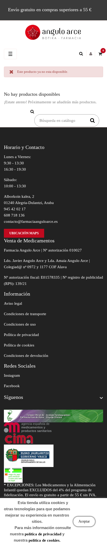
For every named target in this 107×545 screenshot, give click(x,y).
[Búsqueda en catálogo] (82, 54)
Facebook (12, 386)
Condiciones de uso (20, 324)
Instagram (12, 375)
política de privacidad (43, 534)
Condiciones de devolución (26, 356)
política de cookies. (45, 540)
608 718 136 (14, 215)
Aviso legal (13, 303)
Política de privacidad (21, 335)
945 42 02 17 (15, 209)
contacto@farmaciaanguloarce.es (31, 221)
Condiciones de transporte (25, 314)
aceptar (84, 521)
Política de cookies (19, 345)
